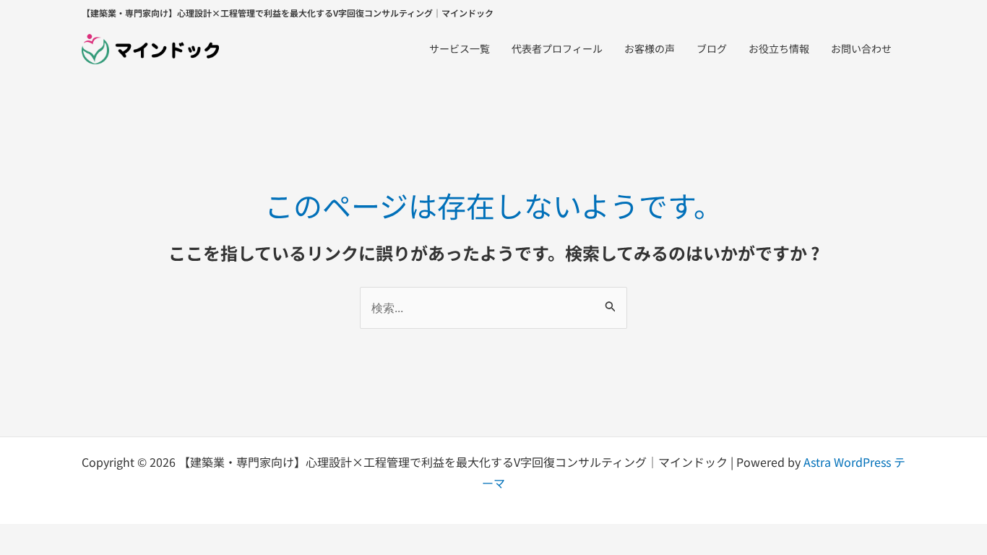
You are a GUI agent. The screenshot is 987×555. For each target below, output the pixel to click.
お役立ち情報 (779, 48)
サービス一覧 (459, 48)
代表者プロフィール (557, 48)
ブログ (712, 48)
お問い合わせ (861, 48)
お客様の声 (649, 48)
